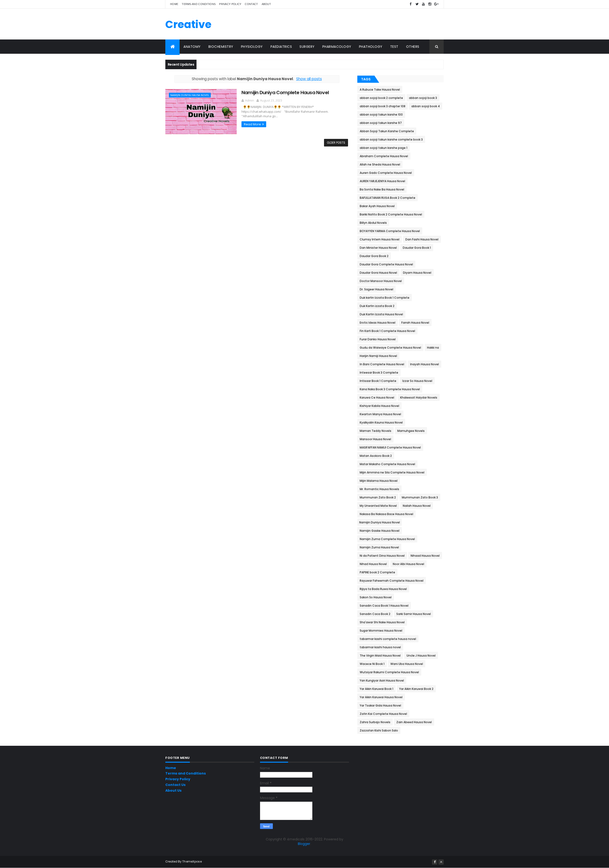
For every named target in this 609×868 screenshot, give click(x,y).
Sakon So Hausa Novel (376, 597)
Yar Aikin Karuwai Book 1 (376, 689)
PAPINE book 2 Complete (377, 572)
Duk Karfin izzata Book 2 (377, 306)
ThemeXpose (192, 861)
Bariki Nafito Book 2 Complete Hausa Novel (391, 214)
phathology (371, 46)
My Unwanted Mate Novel (378, 506)
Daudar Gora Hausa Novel (378, 273)
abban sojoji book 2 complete (381, 98)
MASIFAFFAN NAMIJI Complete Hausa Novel (390, 447)
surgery (307, 46)
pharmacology (336, 46)
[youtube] (423, 4)
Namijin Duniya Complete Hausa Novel (285, 92)
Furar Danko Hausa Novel (378, 339)
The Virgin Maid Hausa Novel (380, 655)
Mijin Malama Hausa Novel (379, 481)
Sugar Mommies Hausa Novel (381, 631)
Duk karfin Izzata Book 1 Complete (384, 298)
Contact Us (175, 784)
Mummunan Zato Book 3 (420, 497)
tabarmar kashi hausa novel (380, 647)
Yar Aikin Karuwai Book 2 (416, 689)
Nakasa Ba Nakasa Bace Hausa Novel (386, 514)
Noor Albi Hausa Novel (408, 564)
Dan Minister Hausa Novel (378, 248)
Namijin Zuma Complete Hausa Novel (387, 539)
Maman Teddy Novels (375, 431)
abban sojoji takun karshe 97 (381, 123)
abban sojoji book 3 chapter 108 (382, 106)
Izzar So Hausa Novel (417, 381)
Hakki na (433, 348)
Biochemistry (220, 46)
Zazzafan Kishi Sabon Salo (379, 730)
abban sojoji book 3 (423, 98)
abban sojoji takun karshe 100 (381, 114)
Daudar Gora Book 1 (417, 248)
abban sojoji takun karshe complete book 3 (391, 139)
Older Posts (336, 143)
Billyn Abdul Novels (373, 223)
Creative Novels (188, 31)
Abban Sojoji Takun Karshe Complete (387, 131)
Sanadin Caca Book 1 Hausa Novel (384, 606)
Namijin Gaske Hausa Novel (379, 531)
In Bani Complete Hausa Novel (382, 364)
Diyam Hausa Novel (417, 273)
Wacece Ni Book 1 (372, 664)
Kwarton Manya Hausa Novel (380, 414)
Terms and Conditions (199, 4)
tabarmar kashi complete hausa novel (388, 639)
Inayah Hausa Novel (424, 364)
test (394, 46)
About (266, 4)
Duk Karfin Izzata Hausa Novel (381, 314)
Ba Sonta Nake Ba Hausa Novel (382, 189)
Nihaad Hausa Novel (425, 556)
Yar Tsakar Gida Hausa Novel (380, 705)
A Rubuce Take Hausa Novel (380, 90)
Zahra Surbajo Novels (375, 722)
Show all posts (309, 78)
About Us (173, 790)
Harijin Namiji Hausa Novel (378, 356)
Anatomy (192, 46)
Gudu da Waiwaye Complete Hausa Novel (390, 348)
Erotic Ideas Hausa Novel (377, 323)
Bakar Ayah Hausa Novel (377, 206)
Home (174, 4)
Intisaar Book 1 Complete (378, 381)
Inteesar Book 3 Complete (379, 373)
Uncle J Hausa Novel (421, 655)
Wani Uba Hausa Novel (406, 664)
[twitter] (417, 4)
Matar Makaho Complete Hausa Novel (387, 464)
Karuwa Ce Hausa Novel (377, 397)
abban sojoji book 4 (425, 106)
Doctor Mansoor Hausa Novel (381, 281)
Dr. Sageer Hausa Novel (376, 289)
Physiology (252, 46)
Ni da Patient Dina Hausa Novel (382, 556)
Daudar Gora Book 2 (374, 256)
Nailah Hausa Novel (417, 506)
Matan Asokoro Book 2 (376, 456)
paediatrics (281, 46)
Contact (251, 4)
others (412, 46)
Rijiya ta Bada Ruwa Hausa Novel (383, 589)
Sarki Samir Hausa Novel (413, 614)
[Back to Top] (441, 862)
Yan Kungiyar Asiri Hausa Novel (382, 680)
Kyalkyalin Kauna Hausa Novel (381, 422)
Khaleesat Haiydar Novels (418, 397)
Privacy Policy (230, 4)
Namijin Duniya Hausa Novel (189, 95)
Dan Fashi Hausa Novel (421, 239)
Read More (252, 124)
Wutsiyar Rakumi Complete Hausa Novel (389, 672)
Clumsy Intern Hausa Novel (379, 239)
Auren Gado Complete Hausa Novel (386, 173)
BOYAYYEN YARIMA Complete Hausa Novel (390, 231)
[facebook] (410, 4)
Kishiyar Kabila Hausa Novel (379, 406)
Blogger (304, 843)
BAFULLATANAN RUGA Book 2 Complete (387, 198)
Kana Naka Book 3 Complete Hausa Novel (390, 389)
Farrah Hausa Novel (415, 323)
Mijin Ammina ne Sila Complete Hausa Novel (392, 472)
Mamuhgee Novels (411, 431)
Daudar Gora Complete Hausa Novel (386, 264)
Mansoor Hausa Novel (375, 439)
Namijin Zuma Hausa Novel (379, 547)
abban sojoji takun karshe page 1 (383, 148)
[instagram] (429, 4)
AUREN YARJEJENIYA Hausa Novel (382, 181)
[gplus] (436, 4)
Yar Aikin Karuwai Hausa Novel (381, 697)
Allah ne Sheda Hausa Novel (380, 164)
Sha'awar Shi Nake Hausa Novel (382, 622)
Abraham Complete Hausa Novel (384, 156)
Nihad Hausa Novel (373, 564)
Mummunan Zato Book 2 (378, 497)
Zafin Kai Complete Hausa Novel (383, 714)
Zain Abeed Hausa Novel (414, 722)
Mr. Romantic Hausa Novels (379, 489)
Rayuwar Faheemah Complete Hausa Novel (391, 581)
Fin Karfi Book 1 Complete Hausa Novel (387, 331)
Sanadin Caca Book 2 (375, 614)
